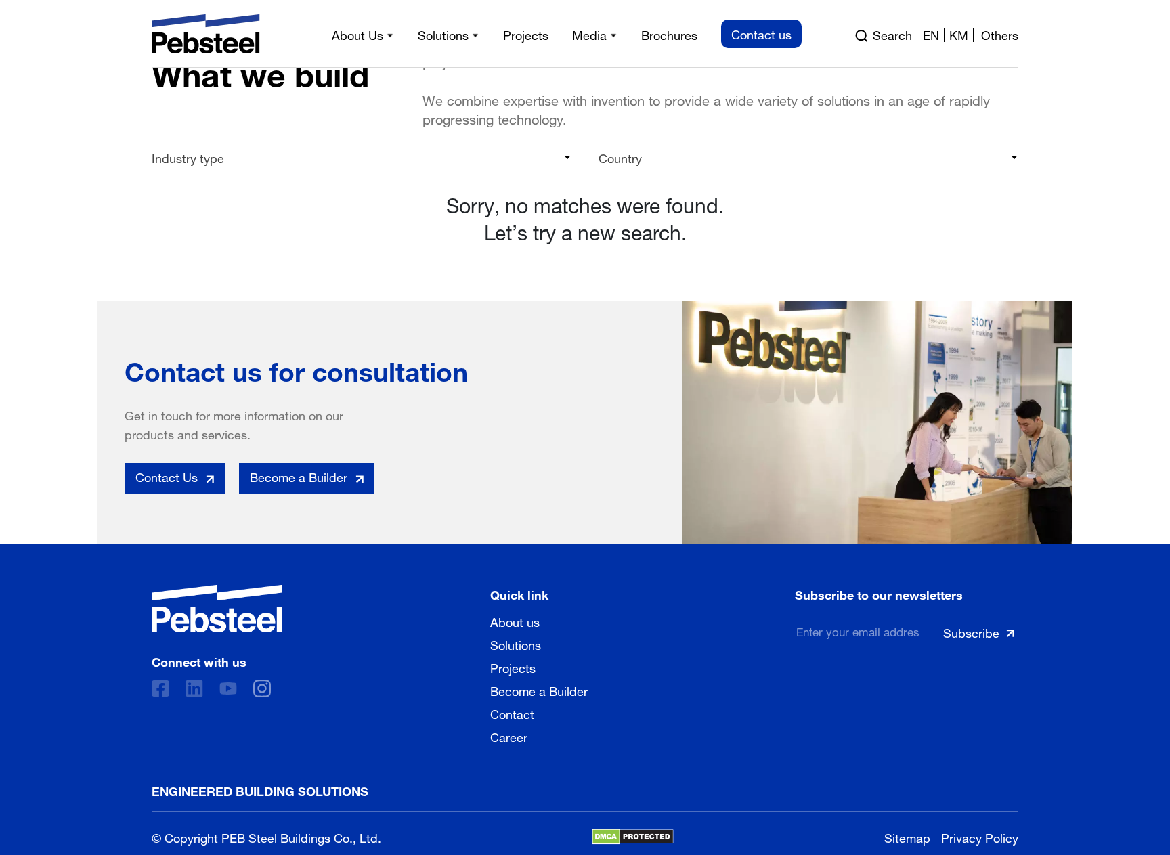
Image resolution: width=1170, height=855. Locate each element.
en (931, 34)
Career (508, 736)
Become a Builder (539, 690)
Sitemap (907, 836)
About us (515, 621)
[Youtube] (228, 688)
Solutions (515, 644)
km (958, 34)
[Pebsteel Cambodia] (217, 608)
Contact (512, 713)
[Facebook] (160, 688)
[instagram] (262, 688)
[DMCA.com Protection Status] (633, 837)
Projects (513, 667)
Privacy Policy (979, 836)
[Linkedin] (194, 688)
